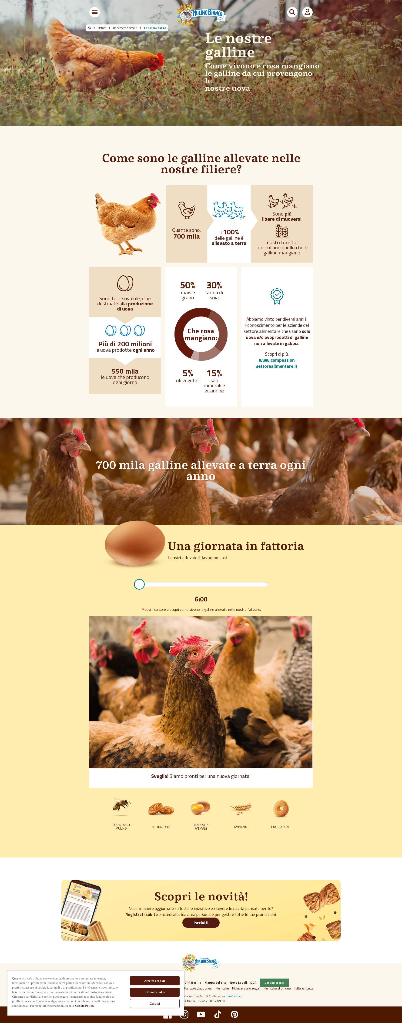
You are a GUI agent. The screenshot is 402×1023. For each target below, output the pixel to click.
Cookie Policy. (84, 1005)
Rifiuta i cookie (154, 992)
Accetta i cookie (154, 980)
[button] (94, 12)
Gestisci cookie (274, 983)
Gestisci (155, 1003)
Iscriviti (201, 922)
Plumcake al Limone (277, 988)
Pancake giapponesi (198, 988)
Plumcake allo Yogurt (246, 988)
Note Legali (238, 982)
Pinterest (234, 1014)
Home (92, 28)
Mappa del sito (215, 982)
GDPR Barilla (191, 982)
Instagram (184, 1014)
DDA (253, 982)
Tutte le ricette (304, 988)
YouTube (201, 1014)
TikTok (218, 1014)
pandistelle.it (235, 996)
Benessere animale (125, 28)
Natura (102, 28)
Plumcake (222, 988)
